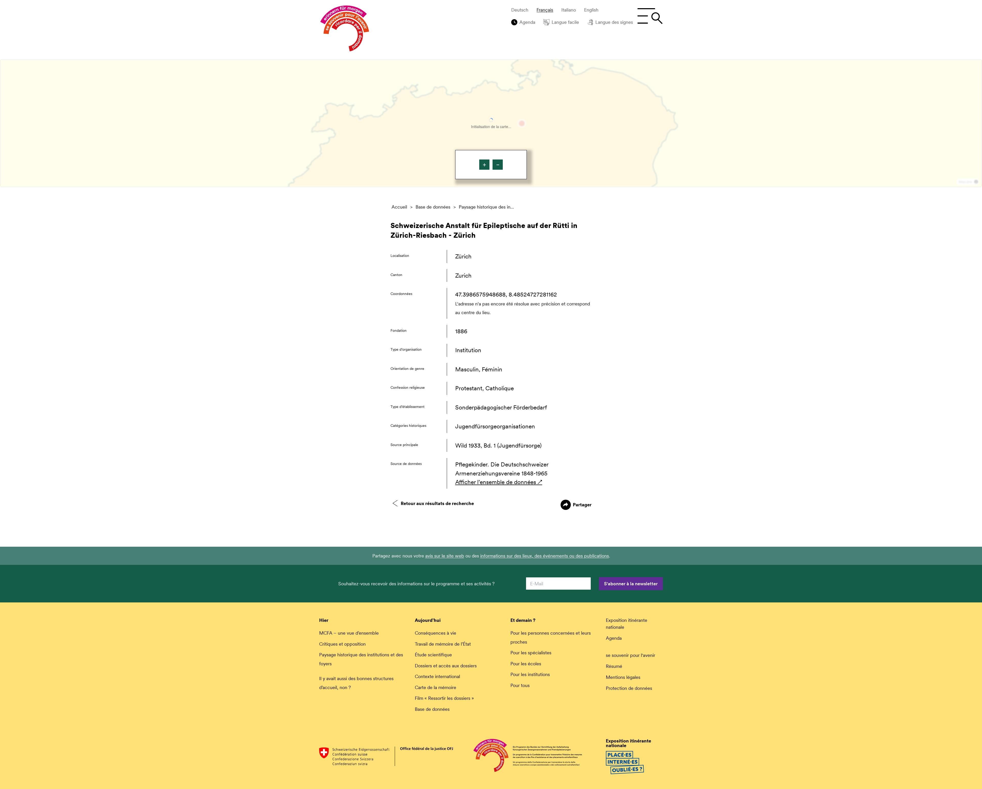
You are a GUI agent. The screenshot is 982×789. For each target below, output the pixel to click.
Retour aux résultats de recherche (437, 503)
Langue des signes (614, 22)
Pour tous (520, 685)
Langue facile (565, 22)
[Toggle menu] (650, 16)
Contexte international (437, 676)
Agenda (527, 22)
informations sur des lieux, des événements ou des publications (544, 555)
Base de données (433, 207)
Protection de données (629, 688)
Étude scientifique (433, 654)
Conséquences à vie (435, 633)
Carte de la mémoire (435, 687)
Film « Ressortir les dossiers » (444, 698)
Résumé (614, 666)
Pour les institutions (530, 674)
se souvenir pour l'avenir (630, 655)
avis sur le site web (444, 555)
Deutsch (519, 10)
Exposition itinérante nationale (626, 624)
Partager (582, 504)
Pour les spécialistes (530, 652)
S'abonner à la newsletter (631, 583)
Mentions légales (623, 677)
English (591, 10)
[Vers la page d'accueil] (344, 29)
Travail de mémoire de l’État (443, 644)
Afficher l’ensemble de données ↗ (498, 482)
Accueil (399, 207)
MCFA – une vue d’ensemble (349, 633)
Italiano (568, 10)
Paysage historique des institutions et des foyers (487, 207)
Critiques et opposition (342, 644)
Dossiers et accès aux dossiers (446, 665)
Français (545, 10)
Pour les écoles (525, 663)
